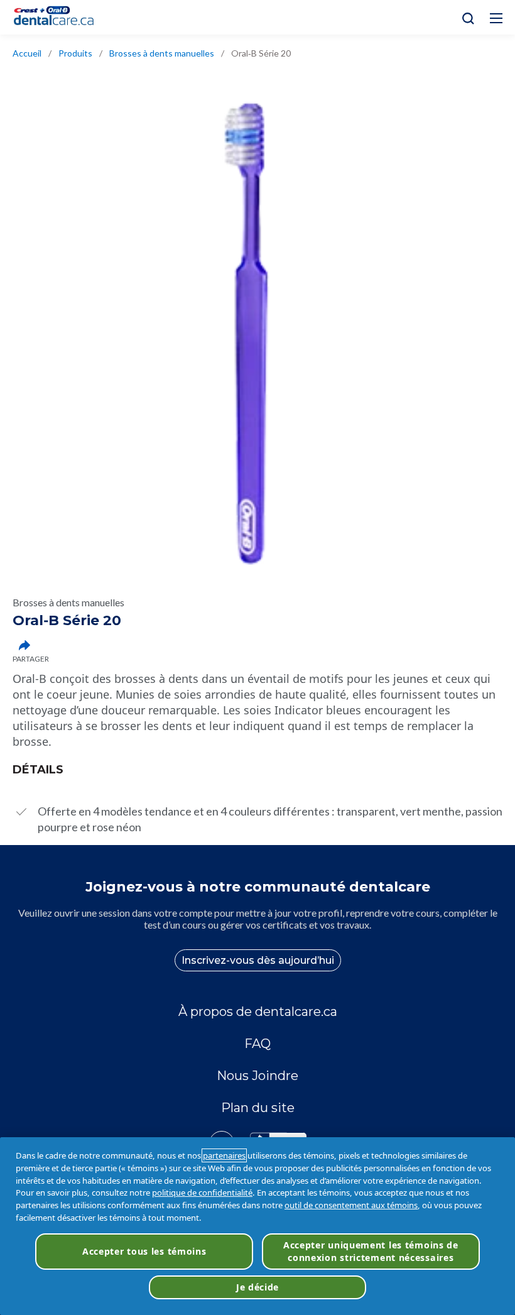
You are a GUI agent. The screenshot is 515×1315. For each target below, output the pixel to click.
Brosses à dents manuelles (161, 53)
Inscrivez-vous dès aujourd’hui (258, 960)
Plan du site (258, 1107)
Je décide (257, 1287)
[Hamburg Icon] (496, 18)
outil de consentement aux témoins (351, 1205)
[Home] (59, 17)
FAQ (257, 1043)
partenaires (224, 1155)
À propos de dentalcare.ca (257, 1011)
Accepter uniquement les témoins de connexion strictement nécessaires (370, 1251)
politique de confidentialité (202, 1192)
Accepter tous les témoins (144, 1251)
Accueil (27, 53)
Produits (75, 53)
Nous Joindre (257, 1075)
